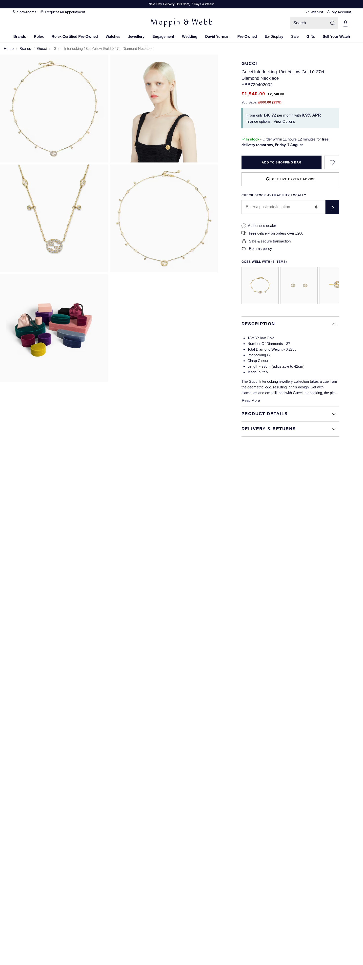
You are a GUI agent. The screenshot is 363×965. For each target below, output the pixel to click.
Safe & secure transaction (270, 241)
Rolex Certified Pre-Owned (75, 36)
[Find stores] (332, 207)
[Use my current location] (316, 207)
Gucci (42, 48)
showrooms (26, 12)
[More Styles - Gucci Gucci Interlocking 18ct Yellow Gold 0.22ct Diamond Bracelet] (260, 285)
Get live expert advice (293, 179)
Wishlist (316, 12)
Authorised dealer (262, 225)
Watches (113, 36)
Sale (295, 36)
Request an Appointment (64, 12)
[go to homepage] (181, 23)
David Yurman (217, 36)
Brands (19, 36)
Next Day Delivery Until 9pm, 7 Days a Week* (181, 4)
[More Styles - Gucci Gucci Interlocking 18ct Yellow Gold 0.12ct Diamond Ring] (338, 285)
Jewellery (136, 36)
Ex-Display (274, 36)
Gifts (310, 36)
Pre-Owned (247, 36)
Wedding (189, 36)
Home (9, 48)
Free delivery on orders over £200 (276, 233)
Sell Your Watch (336, 36)
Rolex (39, 36)
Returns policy (260, 248)
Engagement (163, 36)
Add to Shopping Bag (282, 162)
